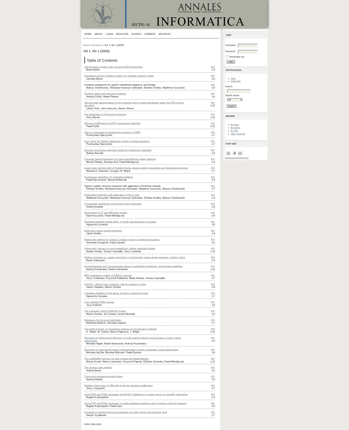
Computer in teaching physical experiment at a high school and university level (125, 412)
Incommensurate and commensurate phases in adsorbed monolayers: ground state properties (133, 266)
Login (109, 34)
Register (122, 34)
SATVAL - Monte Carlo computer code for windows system (115, 284)
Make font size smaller (228, 153)
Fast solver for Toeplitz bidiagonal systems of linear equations (117, 141)
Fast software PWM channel (99, 302)
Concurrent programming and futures (103, 376)
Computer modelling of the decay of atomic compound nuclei (116, 293)
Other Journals (238, 134)
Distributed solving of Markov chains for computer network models (119, 76)
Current (150, 34)
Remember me (237, 57)
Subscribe (236, 81)
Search (136, 34)
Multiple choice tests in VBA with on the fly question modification (118, 385)
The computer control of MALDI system (105, 311)
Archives (164, 34)
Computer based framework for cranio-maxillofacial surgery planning (120, 159)
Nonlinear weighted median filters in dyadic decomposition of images (120, 221)
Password (230, 51)
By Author (235, 127)
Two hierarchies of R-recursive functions (105, 114)
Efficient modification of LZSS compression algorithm (112, 123)
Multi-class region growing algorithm (103, 230)
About (98, 34)
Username (230, 45)
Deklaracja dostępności (236, 158)
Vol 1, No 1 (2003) (114, 45)
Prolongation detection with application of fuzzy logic (112, 195)
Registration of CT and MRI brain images (105, 212)
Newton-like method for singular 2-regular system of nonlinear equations (122, 239)
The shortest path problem (98, 367)
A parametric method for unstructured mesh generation (113, 203)
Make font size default (234, 153)
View (233, 78)
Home (88, 34)
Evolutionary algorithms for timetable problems (108, 177)
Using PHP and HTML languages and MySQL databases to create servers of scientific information (136, 394)
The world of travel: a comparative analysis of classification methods (120, 329)
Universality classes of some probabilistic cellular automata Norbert (119, 248)
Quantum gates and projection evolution (105, 93)
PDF (213, 67)
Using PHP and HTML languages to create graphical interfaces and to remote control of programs (135, 403)
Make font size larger (240, 153)
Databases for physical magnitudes (102, 320)
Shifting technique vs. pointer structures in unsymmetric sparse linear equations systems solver (134, 257)
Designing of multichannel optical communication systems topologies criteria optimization (131, 349)
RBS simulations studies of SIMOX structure (108, 275)
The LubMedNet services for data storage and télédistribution (116, 358)
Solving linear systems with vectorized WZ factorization (113, 67)
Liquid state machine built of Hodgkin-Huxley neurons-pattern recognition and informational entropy (136, 168)
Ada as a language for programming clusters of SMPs (112, 132)
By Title (234, 131)
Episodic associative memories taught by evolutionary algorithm (118, 150)
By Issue (235, 124)
